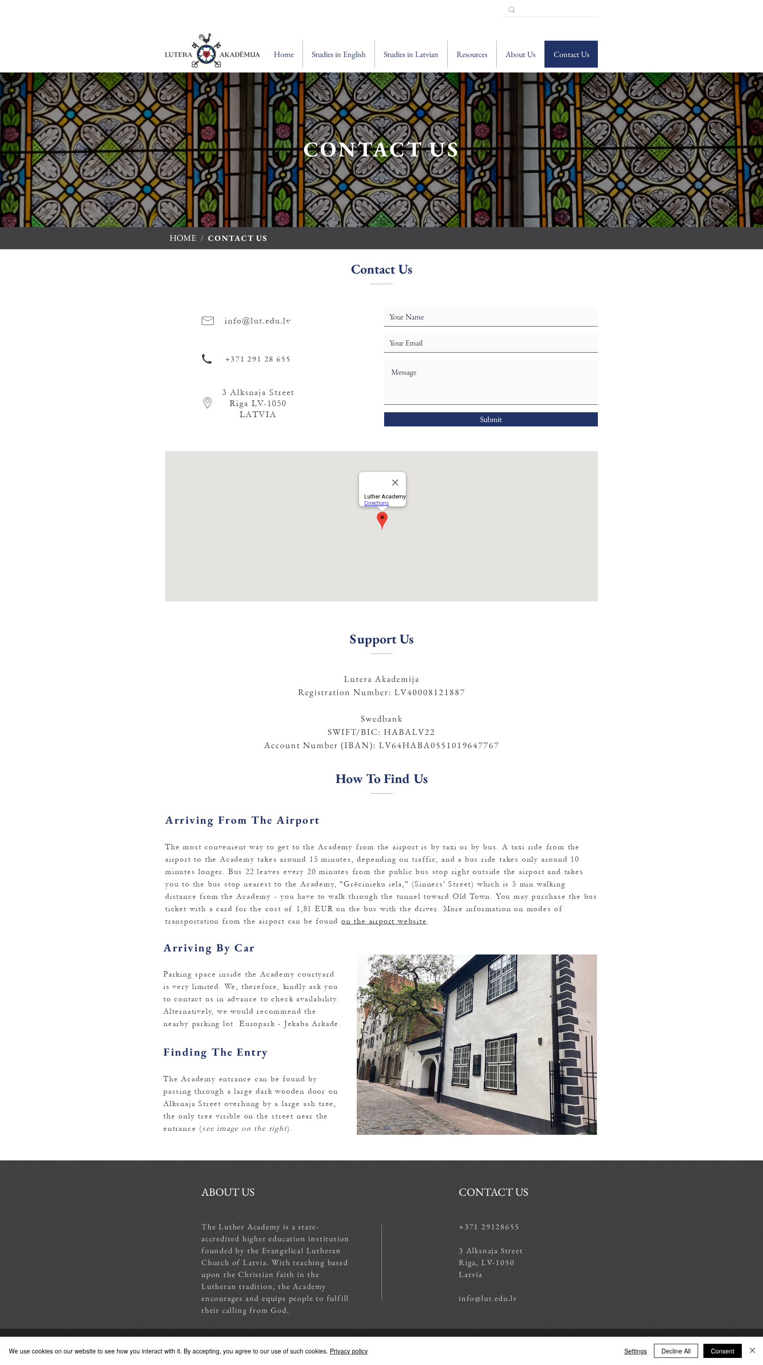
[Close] (752, 1351)
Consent (722, 1350)
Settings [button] (635, 1350)
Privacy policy (349, 1350)
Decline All (676, 1350)
